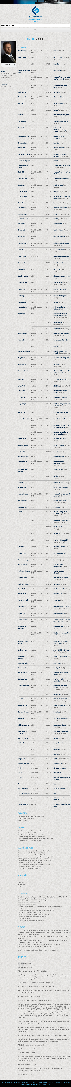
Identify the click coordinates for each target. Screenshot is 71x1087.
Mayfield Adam (23, 445)
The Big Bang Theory (60, 656)
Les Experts (57, 668)
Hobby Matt (21, 313)
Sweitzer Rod (22, 699)
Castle (55, 759)
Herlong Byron (22, 307)
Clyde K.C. (21, 172)
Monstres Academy (60, 768)
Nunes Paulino (22, 500)
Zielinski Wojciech (23, 763)
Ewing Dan (21, 236)
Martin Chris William (24, 419)
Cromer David (22, 191)
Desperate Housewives (61, 520)
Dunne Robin (22, 207)
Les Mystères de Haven (61, 487)
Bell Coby (21, 103)
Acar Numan (22, 51)
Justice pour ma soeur (60, 379)
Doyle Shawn (22, 203)
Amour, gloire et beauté (61, 121)
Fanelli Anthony (23, 243)
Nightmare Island (59, 456)
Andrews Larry (22, 92)
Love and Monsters (60, 236)
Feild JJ (20, 250)
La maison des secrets (60, 699)
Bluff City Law (58, 57)
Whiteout (56, 203)
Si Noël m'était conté (60, 207)
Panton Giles (22, 553)
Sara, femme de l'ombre (61, 577)
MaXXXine (57, 386)
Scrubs (56, 219)
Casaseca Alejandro (24, 161)
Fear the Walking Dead (61, 296)
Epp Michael (22, 223)
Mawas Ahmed (22, 438)
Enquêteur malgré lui (60, 263)
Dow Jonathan (22, 196)
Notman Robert (23, 494)
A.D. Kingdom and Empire (61, 178)
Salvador (56, 161)
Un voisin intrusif (59, 445)
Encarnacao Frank (23, 219)
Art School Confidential (61, 718)
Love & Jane (57, 70)
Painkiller (56, 143)
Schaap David (22, 620)
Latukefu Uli (21, 386)
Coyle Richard (22, 178)
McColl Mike (22, 452)
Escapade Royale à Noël (61, 606)
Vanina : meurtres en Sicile (62, 165)
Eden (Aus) (57, 749)
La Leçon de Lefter (59, 613)
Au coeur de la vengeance (61, 358)
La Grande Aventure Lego (61, 256)
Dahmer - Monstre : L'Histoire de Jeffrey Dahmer (60, 130)
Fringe (55, 214)
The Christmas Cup (59, 705)
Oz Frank (21, 546)
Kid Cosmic (57, 772)
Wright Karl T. (22, 759)
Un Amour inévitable (60, 553)
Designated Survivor (60, 500)
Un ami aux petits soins (61, 340)
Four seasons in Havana (61, 412)
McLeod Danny (22, 461)
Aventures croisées (59, 788)
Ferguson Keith (22, 256)
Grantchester (58, 282)
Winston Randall (23, 738)
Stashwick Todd (23, 668)
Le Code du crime (59, 483)
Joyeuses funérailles (60, 546)
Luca (55, 784)
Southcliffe (57, 364)
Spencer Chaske (23, 663)
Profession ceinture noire (61, 333)
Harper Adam (22, 289)
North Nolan (22, 487)
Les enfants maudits (60, 419)
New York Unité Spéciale (61, 540)
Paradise (56, 51)
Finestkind (57, 712)
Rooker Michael (23, 600)
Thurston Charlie (23, 712)
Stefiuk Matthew (23, 672)
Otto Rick (21, 512)
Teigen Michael (22, 705)
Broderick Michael (23, 136)
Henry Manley (22, 302)
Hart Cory (21, 296)
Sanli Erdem (21, 613)
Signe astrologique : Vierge (62, 276)
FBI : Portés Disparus (60, 527)
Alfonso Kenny (22, 57)
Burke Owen (21, 147)
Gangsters (57, 600)
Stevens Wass (22, 679)
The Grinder (57, 329)
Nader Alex (21, 483)
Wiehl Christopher (23, 725)
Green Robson (22, 282)
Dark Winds (57, 663)
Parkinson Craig (23, 560)
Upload (56, 346)
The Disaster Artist (59, 589)
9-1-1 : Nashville (58, 103)
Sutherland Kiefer (23, 685)
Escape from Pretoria (60, 743)
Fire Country (57, 507)
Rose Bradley (22, 606)
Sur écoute (57, 92)
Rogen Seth (21, 589)
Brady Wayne (22, 121)
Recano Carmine (23, 577)
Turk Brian (21, 718)
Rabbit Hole (57, 694)
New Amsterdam (59, 250)
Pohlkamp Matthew (24, 571)
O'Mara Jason (22, 507)
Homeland (57, 452)
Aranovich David (23, 97)
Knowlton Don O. (23, 371)
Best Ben (20, 114)
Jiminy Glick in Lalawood (61, 650)
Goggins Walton (23, 276)
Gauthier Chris (22, 263)
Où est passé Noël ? (60, 438)
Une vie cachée (58, 626)
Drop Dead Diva (58, 64)
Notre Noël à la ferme (60, 397)
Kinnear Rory (22, 364)
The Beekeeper (58, 223)
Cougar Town (58, 469)
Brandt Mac (21, 128)
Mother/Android (59, 147)
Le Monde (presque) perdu (62, 114)
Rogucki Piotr (22, 593)
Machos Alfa (57, 269)
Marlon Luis (21, 412)
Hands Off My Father (60, 289)
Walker (56, 110)
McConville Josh (23, 456)
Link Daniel (21, 390)
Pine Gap (56, 754)
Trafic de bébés (58, 230)
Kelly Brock (21, 358)
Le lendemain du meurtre (61, 243)
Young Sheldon (58, 322)
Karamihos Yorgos (24, 351)
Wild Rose (57, 560)
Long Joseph (22, 404)
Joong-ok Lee (22, 333)
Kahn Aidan (21, 340)
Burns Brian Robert (24, 154)
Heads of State (58, 185)
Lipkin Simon (22, 397)
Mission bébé (58, 97)
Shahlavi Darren (23, 650)
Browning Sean (22, 143)
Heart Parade (58, 593)
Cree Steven (21, 185)
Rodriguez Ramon (23, 584)
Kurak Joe (21, 379)
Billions (56, 191)
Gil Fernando (22, 269)
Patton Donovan (23, 564)
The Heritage (58, 763)
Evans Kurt (21, 230)
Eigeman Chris (22, 214)
